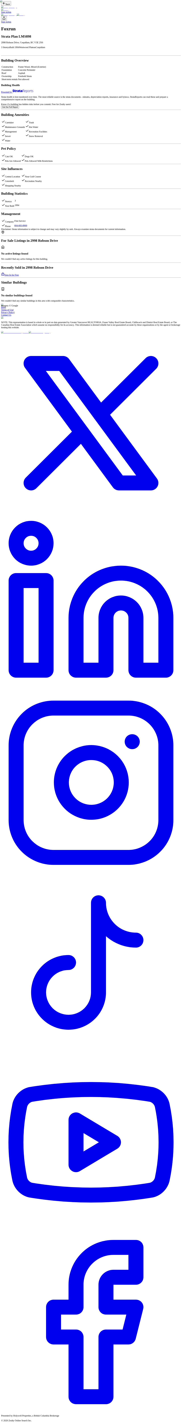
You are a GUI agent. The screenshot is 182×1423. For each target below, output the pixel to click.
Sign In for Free (12, 275)
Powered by (6, 92)
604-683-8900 (20, 225)
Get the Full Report (10, 107)
